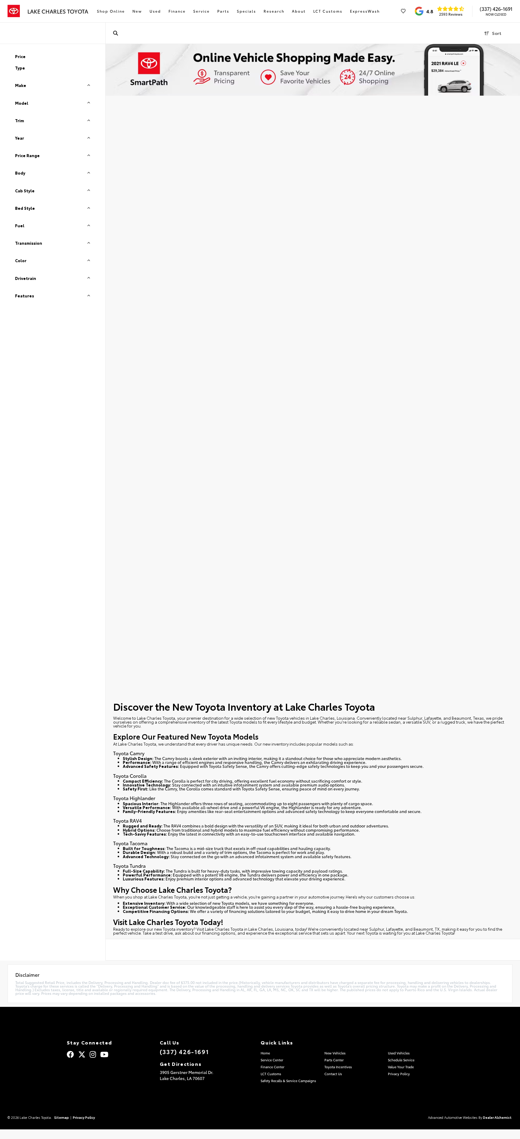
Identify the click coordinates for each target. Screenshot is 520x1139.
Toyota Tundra (129, 865)
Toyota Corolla (130, 775)
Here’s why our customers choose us (380, 896)
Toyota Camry (128, 753)
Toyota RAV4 (127, 820)
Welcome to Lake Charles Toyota (144, 718)
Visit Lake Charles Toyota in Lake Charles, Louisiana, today (251, 929)
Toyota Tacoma (130, 843)
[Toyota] (14, 11)
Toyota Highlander (134, 797)
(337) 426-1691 (496, 8)
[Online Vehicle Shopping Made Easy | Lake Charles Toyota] (313, 70)
